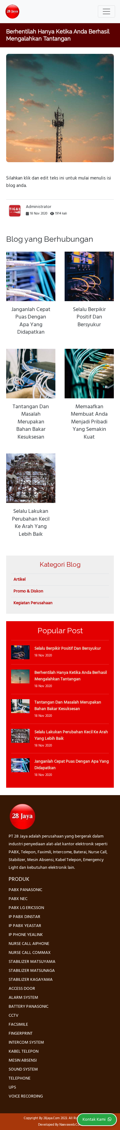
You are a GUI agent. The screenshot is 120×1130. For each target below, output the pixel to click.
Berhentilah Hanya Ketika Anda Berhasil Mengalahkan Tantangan (70, 676)
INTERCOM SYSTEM (26, 1042)
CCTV (13, 1015)
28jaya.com (51, 1118)
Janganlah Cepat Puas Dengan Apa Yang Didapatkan (30, 321)
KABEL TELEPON (23, 1051)
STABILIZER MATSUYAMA (32, 961)
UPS (12, 1087)
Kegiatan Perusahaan (33, 603)
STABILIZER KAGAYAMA (31, 979)
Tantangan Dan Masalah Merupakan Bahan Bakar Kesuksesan (31, 422)
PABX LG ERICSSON (26, 907)
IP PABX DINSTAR (24, 916)
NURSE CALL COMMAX (30, 952)
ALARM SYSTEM (23, 997)
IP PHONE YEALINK (26, 934)
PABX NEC (18, 899)
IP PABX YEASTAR (25, 925)
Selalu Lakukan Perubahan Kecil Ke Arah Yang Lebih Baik (31, 523)
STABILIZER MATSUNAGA (32, 970)
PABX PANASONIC (25, 890)
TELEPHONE (19, 1078)
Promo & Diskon (28, 591)
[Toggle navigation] (106, 11)
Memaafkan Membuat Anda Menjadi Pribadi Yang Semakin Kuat (89, 422)
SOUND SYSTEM (23, 1069)
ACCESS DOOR (22, 988)
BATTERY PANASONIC (28, 1006)
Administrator (38, 206)
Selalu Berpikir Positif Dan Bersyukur (89, 317)
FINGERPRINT (21, 1033)
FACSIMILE (18, 1024)
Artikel (20, 579)
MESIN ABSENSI (23, 1060)
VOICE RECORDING (26, 1096)
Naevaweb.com (70, 1125)
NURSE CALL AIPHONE (29, 943)
